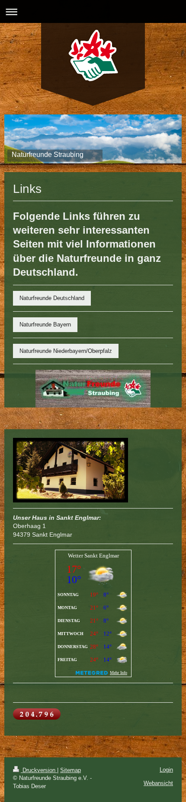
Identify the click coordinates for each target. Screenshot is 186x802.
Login (166, 769)
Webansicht (158, 783)
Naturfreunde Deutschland (51, 298)
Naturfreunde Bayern (45, 324)
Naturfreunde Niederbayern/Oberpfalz (65, 351)
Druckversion (39, 770)
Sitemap (70, 770)
